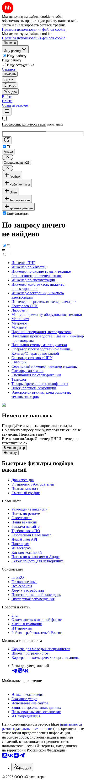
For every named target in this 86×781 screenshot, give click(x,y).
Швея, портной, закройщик (33, 388)
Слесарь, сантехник (27, 371)
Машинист (20, 319)
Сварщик (19, 362)
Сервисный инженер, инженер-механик (44, 366)
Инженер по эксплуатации (33, 280)
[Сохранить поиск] (6, 140)
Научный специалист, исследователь (41, 332)
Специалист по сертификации (36, 375)
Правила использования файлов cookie (33, 38)
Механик (18, 327)
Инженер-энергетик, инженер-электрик (43, 302)
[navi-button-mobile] (6, 111)
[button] (7, 97)
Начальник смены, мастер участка (39, 345)
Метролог (19, 323)
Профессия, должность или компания (32, 124)
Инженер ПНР (23, 263)
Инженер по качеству (28, 267)
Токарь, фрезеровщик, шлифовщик (39, 384)
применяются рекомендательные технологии (42, 726)
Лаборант (19, 310)
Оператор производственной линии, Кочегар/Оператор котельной (41, 351)
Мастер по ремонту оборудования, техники (46, 314)
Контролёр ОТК (24, 306)
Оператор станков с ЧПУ (31, 358)
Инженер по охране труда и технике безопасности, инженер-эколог (41, 273)
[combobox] (24, 129)
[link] (10, 86)
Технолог (19, 379)
